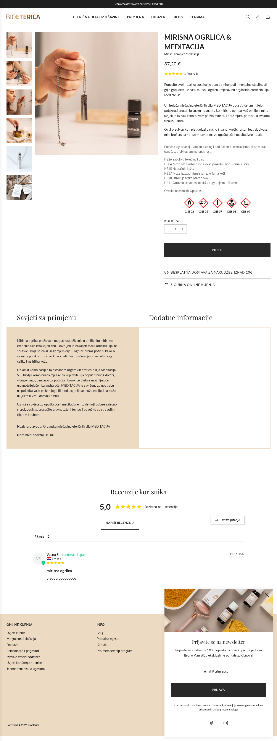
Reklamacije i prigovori (22, 651)
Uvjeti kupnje (16, 633)
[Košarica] (268, 17)
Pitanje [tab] (39, 536)
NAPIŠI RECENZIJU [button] (120, 522)
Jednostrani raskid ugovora (25, 669)
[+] (183, 229)
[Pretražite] (248, 17)
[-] (168, 229)
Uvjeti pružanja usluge (225, 709)
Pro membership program (114, 651)
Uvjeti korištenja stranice (24, 663)
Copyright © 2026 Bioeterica (22, 724)
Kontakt (102, 645)
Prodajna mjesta (108, 638)
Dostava (12, 645)
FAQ (100, 633)
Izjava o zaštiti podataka (23, 657)
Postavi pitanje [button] (230, 520)
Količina (172, 221)
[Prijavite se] (258, 17)
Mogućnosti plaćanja (21, 638)
